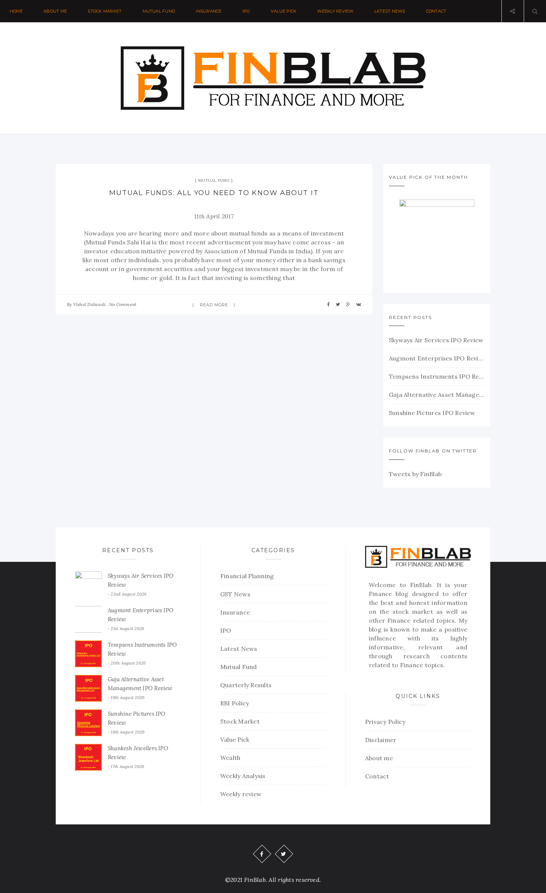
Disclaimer (380, 740)
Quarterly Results (246, 685)
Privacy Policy (385, 721)
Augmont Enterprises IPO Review (437, 358)
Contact (436, 11)
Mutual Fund (159, 11)
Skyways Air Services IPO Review (436, 340)
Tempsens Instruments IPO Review (437, 376)
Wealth (230, 757)
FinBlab (421, 585)
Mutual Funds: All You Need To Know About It (213, 193)
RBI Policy (234, 703)
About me (55, 11)
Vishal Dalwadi (89, 304)
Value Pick (283, 11)
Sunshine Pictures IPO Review (432, 412)
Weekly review (335, 11)
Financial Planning (247, 576)
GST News (235, 594)
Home (16, 11)
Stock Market (104, 11)
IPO (246, 11)
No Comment (122, 304)
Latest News (389, 11)
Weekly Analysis (243, 776)
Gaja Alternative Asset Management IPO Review (437, 394)
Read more (214, 304)
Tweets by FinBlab (415, 474)
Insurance (208, 11)
